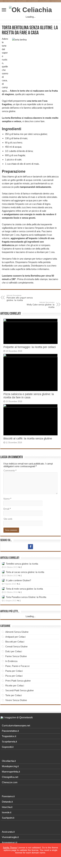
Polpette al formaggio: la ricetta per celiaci (29, 347)
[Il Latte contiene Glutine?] (3, 580)
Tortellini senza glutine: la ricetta (22, 563)
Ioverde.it (6, 812)
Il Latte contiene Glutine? (18, 580)
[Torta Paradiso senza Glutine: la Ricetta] (3, 597)
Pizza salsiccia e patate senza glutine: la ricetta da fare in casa (28, 396)
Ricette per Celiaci (14, 685)
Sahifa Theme (10, 847)
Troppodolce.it (9, 736)
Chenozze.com (10, 782)
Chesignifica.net (10, 777)
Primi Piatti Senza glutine (18, 680)
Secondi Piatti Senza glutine (19, 690)
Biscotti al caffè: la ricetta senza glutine (27, 438)
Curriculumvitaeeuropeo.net (16, 725)
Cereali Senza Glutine (16, 646)
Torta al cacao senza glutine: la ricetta (25, 572)
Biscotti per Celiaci (14, 641)
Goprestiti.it (7, 747)
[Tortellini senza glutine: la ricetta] (3, 563)
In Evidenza (11, 661)
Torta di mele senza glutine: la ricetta (24, 588)
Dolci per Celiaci (13, 651)
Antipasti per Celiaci (15, 636)
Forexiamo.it (8, 796)
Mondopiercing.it (10, 766)
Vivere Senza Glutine (16, 700)
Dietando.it (7, 801)
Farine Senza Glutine (16, 656)
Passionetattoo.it (10, 731)
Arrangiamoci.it (9, 842)
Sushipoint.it (8, 817)
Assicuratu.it (8, 831)
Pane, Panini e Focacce (17, 666)
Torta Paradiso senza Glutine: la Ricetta (26, 597)
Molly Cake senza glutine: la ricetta (40, 304)
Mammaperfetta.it (11, 771)
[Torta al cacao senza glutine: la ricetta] (3, 572)
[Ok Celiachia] (30, 9)
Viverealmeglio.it (10, 837)
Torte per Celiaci (13, 695)
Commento (9, 470)
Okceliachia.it (9, 761)
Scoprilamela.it (9, 741)
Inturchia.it (7, 807)
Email (7, 508)
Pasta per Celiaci (14, 671)
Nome (7, 498)
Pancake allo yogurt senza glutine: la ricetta (20, 297)
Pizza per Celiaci (14, 675)
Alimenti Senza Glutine (16, 632)
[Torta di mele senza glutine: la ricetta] (3, 588)
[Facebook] (30, 546)
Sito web (7, 519)
